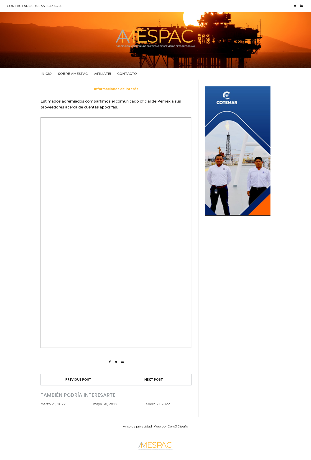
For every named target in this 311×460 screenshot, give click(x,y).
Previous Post (78, 379)
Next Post (153, 379)
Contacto (127, 74)
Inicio (46, 74)
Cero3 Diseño (178, 426)
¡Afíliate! (102, 74)
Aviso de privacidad (137, 426)
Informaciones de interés (116, 89)
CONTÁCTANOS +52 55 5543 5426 (34, 6)
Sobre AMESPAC (73, 74)
